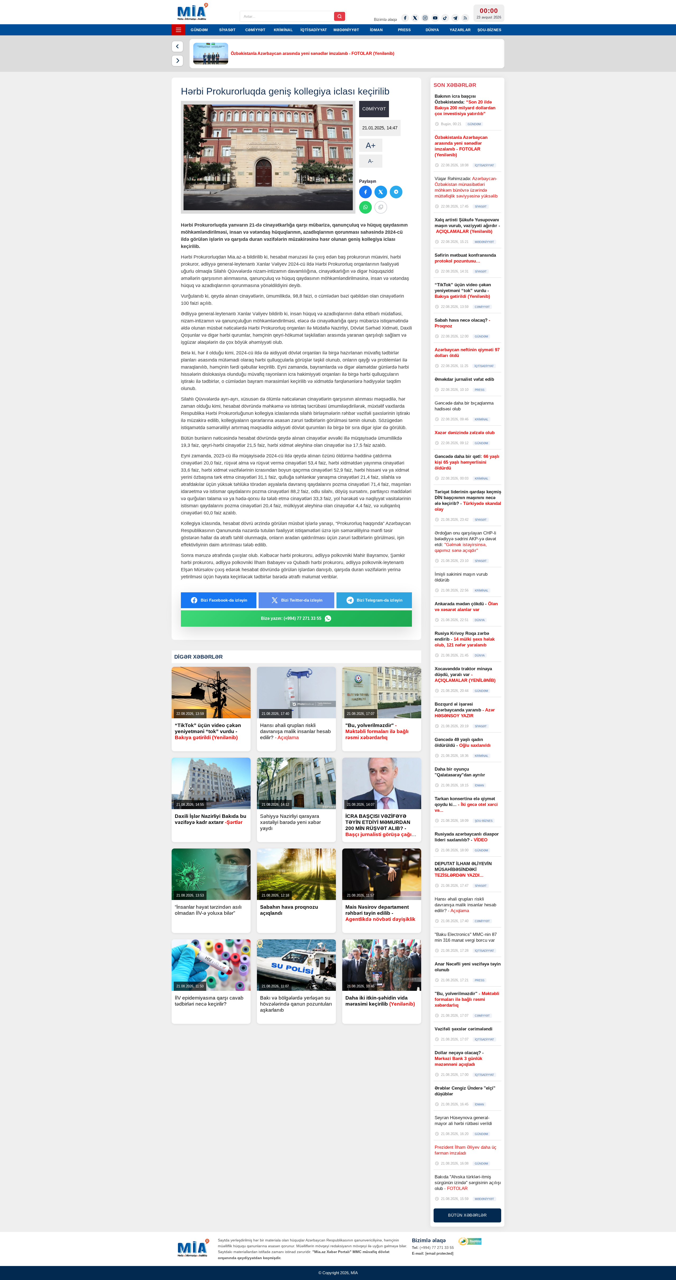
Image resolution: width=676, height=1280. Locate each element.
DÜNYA (432, 30)
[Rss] (465, 18)
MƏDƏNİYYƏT (346, 30)
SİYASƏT (227, 30)
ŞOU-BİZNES (489, 30)
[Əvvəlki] (177, 46)
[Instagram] (425, 18)
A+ (371, 145)
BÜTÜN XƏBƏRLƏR (467, 1215)
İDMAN (376, 30)
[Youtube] (435, 18)
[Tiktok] (445, 18)
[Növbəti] (177, 60)
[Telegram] (455, 18)
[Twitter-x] (415, 18)
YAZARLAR (460, 30)
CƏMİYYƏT (255, 30)
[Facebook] (405, 18)
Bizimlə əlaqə (385, 19)
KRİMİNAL (283, 30)
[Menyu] (178, 29)
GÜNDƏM (199, 30)
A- (370, 161)
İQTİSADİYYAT (314, 30)
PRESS (404, 30)
